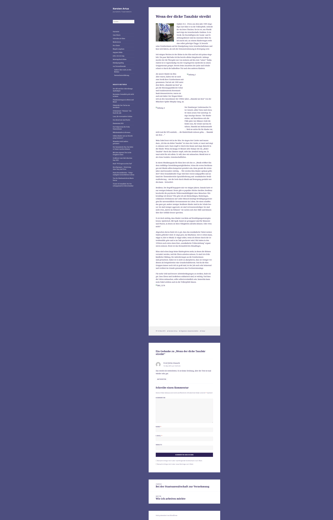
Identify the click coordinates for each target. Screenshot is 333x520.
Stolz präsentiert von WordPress (166, 515)
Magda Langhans (118, 49)
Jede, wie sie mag (118, 56)
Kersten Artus (121, 8)
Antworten (161, 379)
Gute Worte (116, 35)
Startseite (116, 32)
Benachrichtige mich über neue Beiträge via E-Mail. (175, 464)
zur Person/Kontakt (119, 66)
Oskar (203, 331)
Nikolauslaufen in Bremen (121, 132)
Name (158, 427)
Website (159, 445)
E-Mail (159, 436)
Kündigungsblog (118, 63)
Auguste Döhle (117, 52)
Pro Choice (116, 45)
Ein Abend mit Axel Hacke (121, 120)
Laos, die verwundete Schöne (122, 116)
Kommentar (160, 398)
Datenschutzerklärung (121, 75)
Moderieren (117, 42)
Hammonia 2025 (118, 123)
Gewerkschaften (193, 331)
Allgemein (183, 331)
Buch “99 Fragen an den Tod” (122, 164)
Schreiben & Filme (119, 38)
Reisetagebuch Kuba (119, 59)
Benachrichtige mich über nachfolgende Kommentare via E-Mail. (179, 461)
